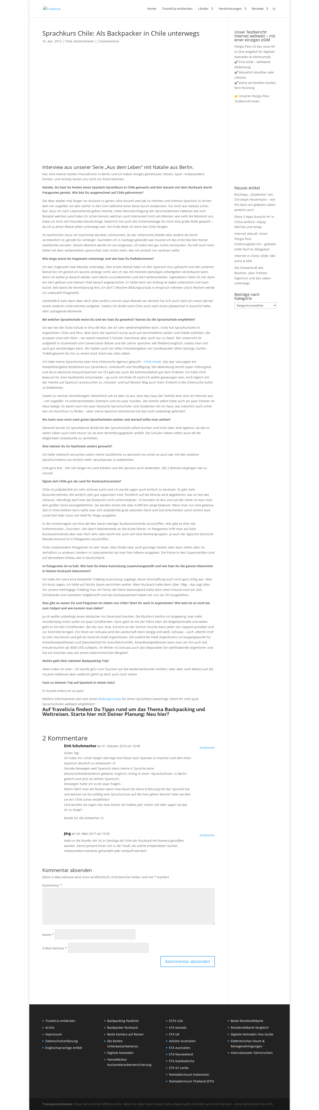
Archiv (49, 1027)
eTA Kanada (177, 1027)
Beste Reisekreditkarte (247, 1021)
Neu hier (156, 714)
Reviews (258, 9)
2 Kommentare (108, 41)
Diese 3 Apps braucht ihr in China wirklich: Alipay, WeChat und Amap (254, 222)
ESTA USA (176, 1021)
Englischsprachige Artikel (63, 1048)
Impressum (53, 1034)
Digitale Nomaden (120, 1053)
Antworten (207, 747)
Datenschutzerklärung (61, 1041)
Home (151, 9)
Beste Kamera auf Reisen (125, 1034)
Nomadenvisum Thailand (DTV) (191, 1081)
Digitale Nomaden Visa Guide (252, 1034)
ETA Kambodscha (181, 1061)
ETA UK (174, 1034)
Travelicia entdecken (177, 9)
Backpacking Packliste (123, 1021)
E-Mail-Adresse (54, 948)
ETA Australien (179, 1048)
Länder (203, 9)
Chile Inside (152, 362)
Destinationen (84, 41)
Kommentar (52, 885)
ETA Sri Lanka (179, 1068)
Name (48, 935)
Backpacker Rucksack (122, 1027)
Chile (68, 41)
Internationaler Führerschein (252, 1053)
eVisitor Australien (182, 1041)
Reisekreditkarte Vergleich (250, 1027)
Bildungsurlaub (110, 699)
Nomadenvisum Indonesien (189, 1074)
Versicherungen (230, 9)
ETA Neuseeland (181, 1054)
